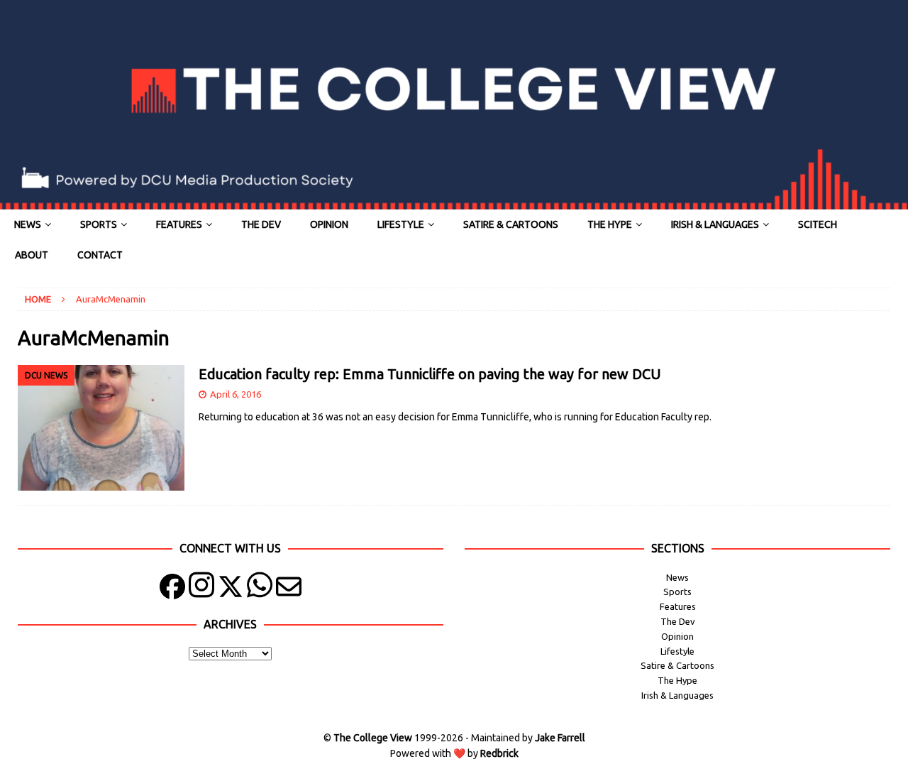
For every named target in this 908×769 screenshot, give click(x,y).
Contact (100, 255)
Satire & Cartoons (510, 224)
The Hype (609, 224)
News (27, 224)
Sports (98, 224)
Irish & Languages (715, 224)
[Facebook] (172, 590)
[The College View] (454, 201)
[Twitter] (230, 590)
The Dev (261, 224)
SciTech (817, 224)
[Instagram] (201, 590)
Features (179, 224)
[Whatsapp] (259, 590)
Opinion (329, 224)
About (31, 255)
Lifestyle (400, 224)
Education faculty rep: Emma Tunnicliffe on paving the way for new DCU (430, 374)
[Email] (288, 590)
